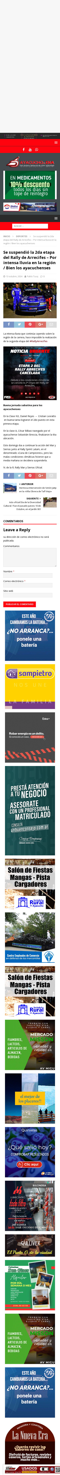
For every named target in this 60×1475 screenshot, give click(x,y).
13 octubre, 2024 (14, 276)
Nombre (8, 571)
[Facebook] (23, 149)
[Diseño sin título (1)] (30, 1308)
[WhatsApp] (37, 149)
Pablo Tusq (32, 276)
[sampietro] (30, 706)
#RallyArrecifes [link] (38, 341)
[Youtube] (30, 149)
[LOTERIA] (30, 1175)
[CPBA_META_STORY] (30, 853)
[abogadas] (30, 137)
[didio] (30, 209)
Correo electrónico (13, 581)
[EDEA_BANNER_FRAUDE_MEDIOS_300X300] (30, 760)
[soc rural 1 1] (30, 907)
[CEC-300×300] (30, 960)
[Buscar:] (30, 225)
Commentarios (11, 546)
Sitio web (8, 590)
